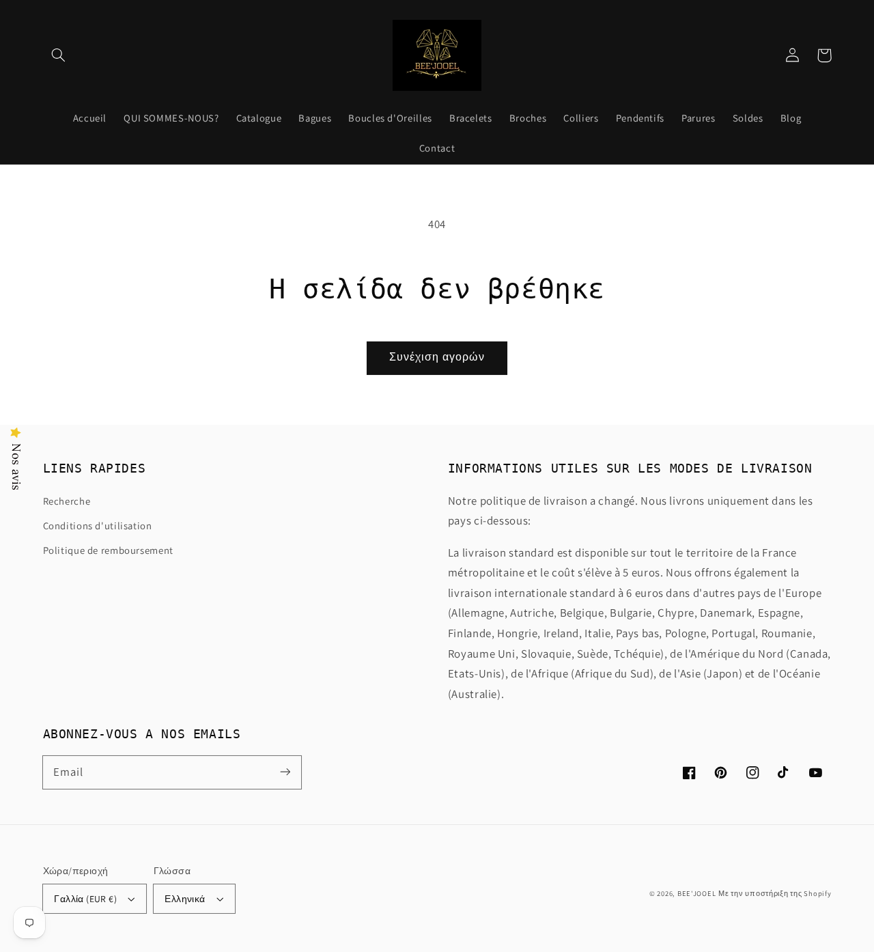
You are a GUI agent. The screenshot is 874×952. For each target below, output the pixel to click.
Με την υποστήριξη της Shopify (774, 893)
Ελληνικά (185, 899)
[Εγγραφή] (284, 771)
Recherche (67, 500)
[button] (58, 55)
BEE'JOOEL (696, 893)
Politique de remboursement (108, 550)
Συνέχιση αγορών (437, 357)
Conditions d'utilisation (97, 525)
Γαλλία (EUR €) (85, 899)
